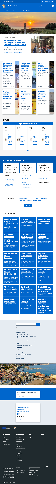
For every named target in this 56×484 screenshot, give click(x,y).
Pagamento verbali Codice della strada (45, 255)
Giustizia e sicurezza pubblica (21, 450)
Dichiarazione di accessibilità (34, 475)
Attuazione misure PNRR (33, 470)
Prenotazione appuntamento (11, 300)
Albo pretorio (31, 468)
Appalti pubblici (19, 441)
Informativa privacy (32, 472)
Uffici (4, 437)
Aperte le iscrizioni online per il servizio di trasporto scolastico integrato (25, 95)
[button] (53, 6)
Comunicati (31, 435)
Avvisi (30, 437)
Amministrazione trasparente (11, 220)
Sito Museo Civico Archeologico (28, 270)
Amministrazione (6, 10)
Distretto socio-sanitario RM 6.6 (28, 235)
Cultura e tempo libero (20, 435)
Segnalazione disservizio (20, 470)
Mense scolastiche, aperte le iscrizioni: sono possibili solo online (7, 95)
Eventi (42, 435)
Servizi (19, 10)
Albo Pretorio (26, 219)
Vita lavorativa (18, 437)
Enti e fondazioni (6, 439)
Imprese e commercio (20, 439)
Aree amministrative (7, 435)
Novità (14, 10)
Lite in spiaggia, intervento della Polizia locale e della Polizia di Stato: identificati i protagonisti (8, 67)
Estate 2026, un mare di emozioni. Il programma (45, 289)
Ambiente (18, 455)
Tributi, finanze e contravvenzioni (19, 452)
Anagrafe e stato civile (20, 434)
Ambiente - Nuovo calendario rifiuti (45, 220)
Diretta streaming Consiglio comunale (28, 301)
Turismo (17, 444)
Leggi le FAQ (18, 467)
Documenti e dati (6, 444)
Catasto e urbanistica (20, 443)
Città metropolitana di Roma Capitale (7, 1)
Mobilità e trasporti (19, 446)
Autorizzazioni (18, 458)
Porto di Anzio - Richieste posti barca (28, 255)
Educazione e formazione (20, 448)
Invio (38, 324)
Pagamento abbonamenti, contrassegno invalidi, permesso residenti (11, 238)
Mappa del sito (12, 482)
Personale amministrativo (8, 443)
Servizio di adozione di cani (28, 288)
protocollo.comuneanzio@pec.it (9, 476)
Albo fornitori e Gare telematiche (11, 288)
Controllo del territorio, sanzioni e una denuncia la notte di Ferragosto (43, 66)
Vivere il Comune (26, 10)
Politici (4, 441)
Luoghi (42, 434)
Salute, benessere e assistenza (21, 457)
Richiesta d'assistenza (20, 472)
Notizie (30, 434)
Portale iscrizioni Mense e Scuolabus (11, 255)
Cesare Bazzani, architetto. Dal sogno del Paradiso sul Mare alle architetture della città (11, 139)
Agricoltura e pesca (19, 460)
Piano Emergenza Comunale (45, 270)
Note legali (31, 474)
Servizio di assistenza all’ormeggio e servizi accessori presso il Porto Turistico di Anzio (45, 304)
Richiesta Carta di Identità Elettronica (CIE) (11, 271)
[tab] (27, 150)
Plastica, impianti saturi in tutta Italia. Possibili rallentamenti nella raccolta (26, 66)
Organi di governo (6, 434)
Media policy (5, 482)
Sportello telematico (45, 235)
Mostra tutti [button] (28, 205)
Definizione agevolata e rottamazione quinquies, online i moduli (43, 94)
